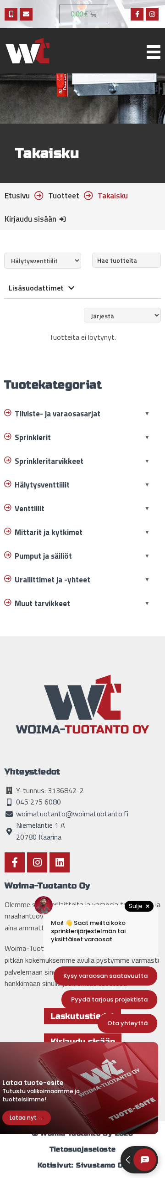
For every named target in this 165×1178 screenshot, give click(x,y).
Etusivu (17, 196)
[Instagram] (152, 14)
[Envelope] (26, 14)
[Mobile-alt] (11, 14)
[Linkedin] (60, 862)
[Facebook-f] (137, 14)
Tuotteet (63, 196)
